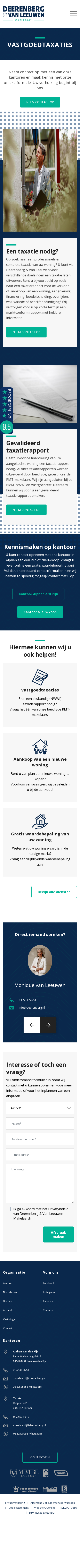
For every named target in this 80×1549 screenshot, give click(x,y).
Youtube (48, 1310)
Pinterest (48, 1301)
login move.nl (40, 1457)
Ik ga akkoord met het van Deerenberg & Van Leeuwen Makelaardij (40, 1214)
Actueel (7, 1310)
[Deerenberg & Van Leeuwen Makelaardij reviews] (6, 410)
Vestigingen (9, 1319)
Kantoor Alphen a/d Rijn (38, 594)
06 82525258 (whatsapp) (27, 1386)
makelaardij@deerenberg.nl (29, 1378)
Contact (7, 1328)
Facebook (49, 1283)
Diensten (8, 1301)
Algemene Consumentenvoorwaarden (53, 1503)
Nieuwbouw (10, 1292)
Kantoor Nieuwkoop (40, 612)
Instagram (49, 1292)
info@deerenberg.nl (32, 1007)
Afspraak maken (58, 1234)
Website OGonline (44, 1507)
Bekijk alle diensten (54, 892)
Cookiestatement (19, 1507)
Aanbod (8, 1283)
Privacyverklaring (15, 1503)
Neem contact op (40, 102)
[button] (32, 1025)
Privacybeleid (58, 1209)
